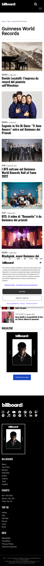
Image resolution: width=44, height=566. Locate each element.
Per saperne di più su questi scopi (26, 285)
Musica (5, 470)
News (5, 75)
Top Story (19, 314)
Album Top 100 (8, 498)
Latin (4, 524)
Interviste (5, 473)
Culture (5, 479)
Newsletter (6, 538)
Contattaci (6, 541)
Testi (4, 481)
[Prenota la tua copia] (22, 352)
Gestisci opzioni (22, 298)
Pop (4, 165)
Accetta (22, 291)
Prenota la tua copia (22, 377)
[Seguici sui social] (3, 412)
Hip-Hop (5, 518)
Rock (4, 527)
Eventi (4, 476)
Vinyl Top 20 (7, 501)
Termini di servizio (9, 547)
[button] (40, 262)
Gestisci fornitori (10, 285)
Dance (4, 521)
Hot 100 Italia (7, 495)
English (5, 484)
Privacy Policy (7, 544)
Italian (4, 512)
